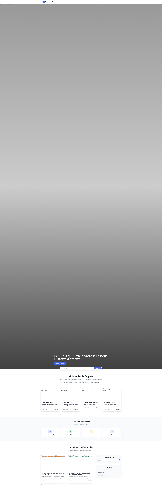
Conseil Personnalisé (102, 470)
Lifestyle (101, 2)
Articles (112, 2)
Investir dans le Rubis (102, 475)
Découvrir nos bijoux (60, 363)
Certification (107, 2)
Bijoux (96, 2)
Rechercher (97, 368)
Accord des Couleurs (102, 472)
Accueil (91, 2)
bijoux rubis (88, 381)
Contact (117, 2)
